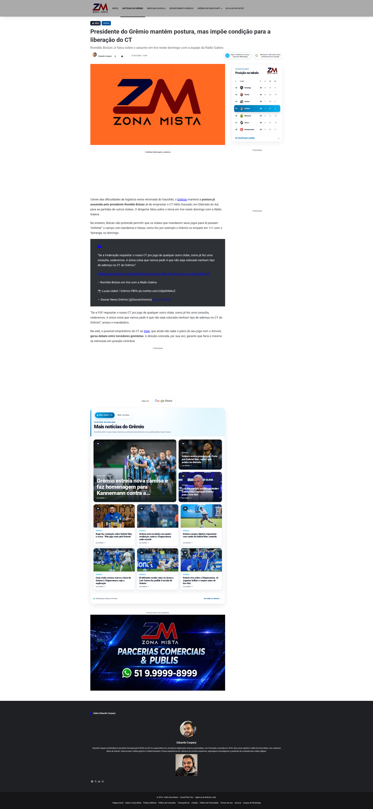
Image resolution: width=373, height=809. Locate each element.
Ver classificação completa (257, 138)
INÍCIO (115, 8)
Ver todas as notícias (213, 598)
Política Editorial (149, 803)
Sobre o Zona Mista (133, 803)
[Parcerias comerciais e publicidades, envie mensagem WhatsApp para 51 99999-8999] (157, 652)
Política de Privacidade (209, 803)
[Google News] (163, 401)
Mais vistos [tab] (105, 415)
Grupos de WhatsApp (252, 803)
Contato (194, 803)
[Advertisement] (157, 175)
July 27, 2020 (161, 299)
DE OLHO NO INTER (235, 8)
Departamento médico (181, 8)
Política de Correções (167, 803)
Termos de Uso (226, 803)
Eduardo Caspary (105, 56)
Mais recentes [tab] (124, 415)
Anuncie (238, 803)
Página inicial (117, 803)
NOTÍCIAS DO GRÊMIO (132, 8)
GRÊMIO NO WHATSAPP (209, 8)
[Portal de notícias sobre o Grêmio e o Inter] (100, 8)
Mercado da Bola (156, 8)
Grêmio (106, 23)
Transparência (184, 803)
